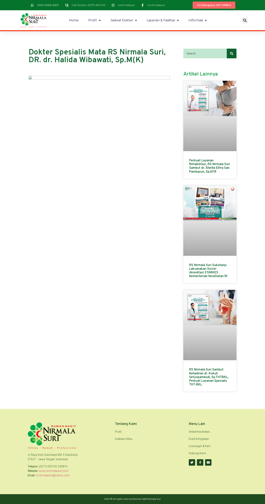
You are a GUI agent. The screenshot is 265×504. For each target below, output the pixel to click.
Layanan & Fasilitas (161, 20)
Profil (92, 20)
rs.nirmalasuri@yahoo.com (53, 475)
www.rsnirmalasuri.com (53, 470)
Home (74, 20)
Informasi (196, 20)
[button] (245, 20)
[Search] (231, 53)
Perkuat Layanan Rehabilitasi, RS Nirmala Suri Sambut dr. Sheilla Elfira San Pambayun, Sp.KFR (209, 166)
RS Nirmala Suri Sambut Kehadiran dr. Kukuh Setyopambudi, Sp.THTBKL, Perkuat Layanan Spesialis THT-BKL (209, 377)
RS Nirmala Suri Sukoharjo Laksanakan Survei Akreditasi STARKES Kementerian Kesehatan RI (208, 270)
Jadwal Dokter (121, 20)
